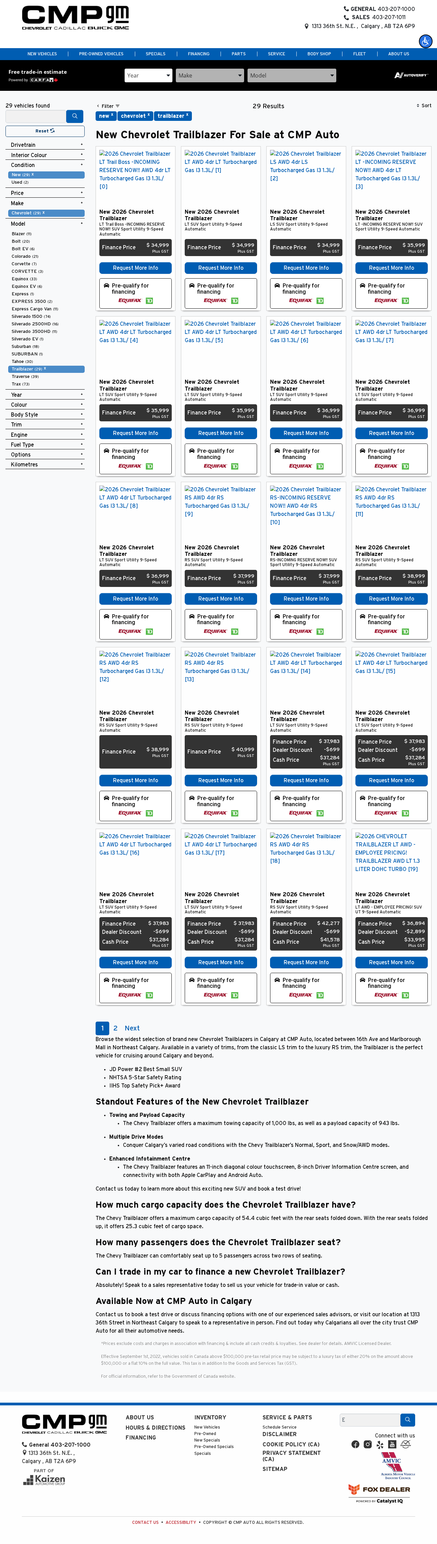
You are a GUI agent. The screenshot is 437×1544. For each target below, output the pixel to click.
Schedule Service (280, 1427)
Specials (202, 1453)
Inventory (210, 1417)
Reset (43, 131)
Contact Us (145, 1522)
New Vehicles (207, 1427)
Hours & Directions (155, 1428)
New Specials (207, 1440)
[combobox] (148, 75)
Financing (141, 1438)
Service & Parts (287, 1417)
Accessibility (181, 1522)
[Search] (74, 116)
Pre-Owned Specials (214, 1447)
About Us (140, 1417)
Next (132, 1028)
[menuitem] (46, 175)
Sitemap (275, 1469)
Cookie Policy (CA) (291, 1444)
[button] (426, 41)
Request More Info (135, 268)
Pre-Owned (205, 1434)
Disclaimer (280, 1434)
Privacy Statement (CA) (292, 1456)
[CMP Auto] (75, 17)
